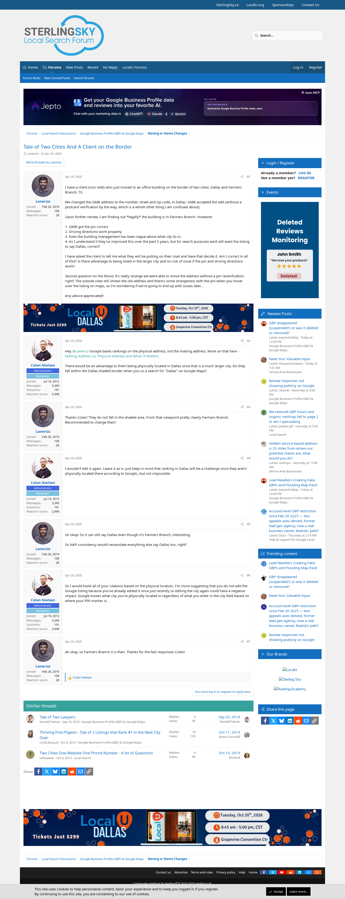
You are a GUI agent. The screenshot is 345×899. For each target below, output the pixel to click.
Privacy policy (225, 872)
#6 (248, 575)
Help (242, 872)
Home (33, 67)
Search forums (84, 78)
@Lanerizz (80, 351)
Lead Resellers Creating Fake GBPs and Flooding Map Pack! (293, 482)
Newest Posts (280, 313)
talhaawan (47, 758)
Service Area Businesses (285, 372)
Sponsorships (283, 4)
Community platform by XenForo (172, 884)
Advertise (181, 872)
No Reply (110, 67)
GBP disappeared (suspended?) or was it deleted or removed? (293, 327)
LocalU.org (255, 4)
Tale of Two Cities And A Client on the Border (77, 146)
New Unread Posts (57, 78)
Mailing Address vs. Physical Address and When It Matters (112, 356)
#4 (248, 458)
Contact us (163, 872)
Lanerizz (33, 153)
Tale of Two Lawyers (57, 717)
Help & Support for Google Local (291, 539)
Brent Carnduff (229, 737)
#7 (248, 641)
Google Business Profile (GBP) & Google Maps (113, 722)
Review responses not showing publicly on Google (291, 383)
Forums (54, 67)
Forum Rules (31, 78)
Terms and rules (202, 872)
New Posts (74, 67)
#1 (248, 176)
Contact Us (310, 4)
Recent (93, 67)
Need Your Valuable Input (289, 358)
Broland (234, 757)
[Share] (242, 176)
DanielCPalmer (50, 722)
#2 (248, 341)
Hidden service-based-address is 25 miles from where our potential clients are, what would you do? (293, 450)
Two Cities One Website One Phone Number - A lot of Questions (96, 753)
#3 (248, 407)
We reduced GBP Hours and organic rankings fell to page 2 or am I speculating (293, 416)
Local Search (82, 758)
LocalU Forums (134, 67)
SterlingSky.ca (227, 4)
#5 (248, 524)
